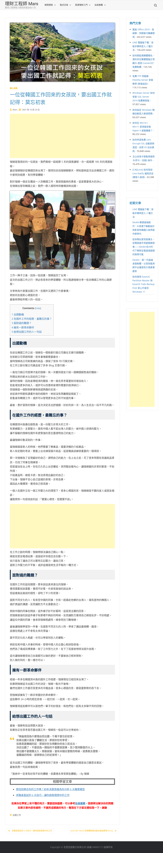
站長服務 (80, 803)
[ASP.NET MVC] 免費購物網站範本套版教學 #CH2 (92, 830)
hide (37, 308)
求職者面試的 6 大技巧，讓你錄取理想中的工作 (43, 795)
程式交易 (64, 5)
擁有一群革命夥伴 (23, 327)
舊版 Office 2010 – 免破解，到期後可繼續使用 (143, 33)
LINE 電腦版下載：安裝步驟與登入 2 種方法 (142, 46)
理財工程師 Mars (21, 3)
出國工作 (17, 815)
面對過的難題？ (22, 323)
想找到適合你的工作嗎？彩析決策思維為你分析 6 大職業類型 (50, 789)
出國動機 (18, 314)
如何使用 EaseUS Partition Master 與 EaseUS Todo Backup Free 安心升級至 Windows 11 (143, 284)
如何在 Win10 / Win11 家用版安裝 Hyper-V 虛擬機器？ (142, 126)
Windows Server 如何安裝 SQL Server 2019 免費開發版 (143, 96)
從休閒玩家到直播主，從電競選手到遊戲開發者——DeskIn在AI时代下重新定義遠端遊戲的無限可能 (143, 247)
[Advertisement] (62, 136)
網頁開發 (49, 5)
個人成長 (14, 88)
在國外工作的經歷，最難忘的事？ (32, 318)
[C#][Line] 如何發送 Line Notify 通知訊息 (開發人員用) (142, 173)
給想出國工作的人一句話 (27, 331)
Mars (15, 109)
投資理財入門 (81, 5)
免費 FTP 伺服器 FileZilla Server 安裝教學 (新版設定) (142, 80)
